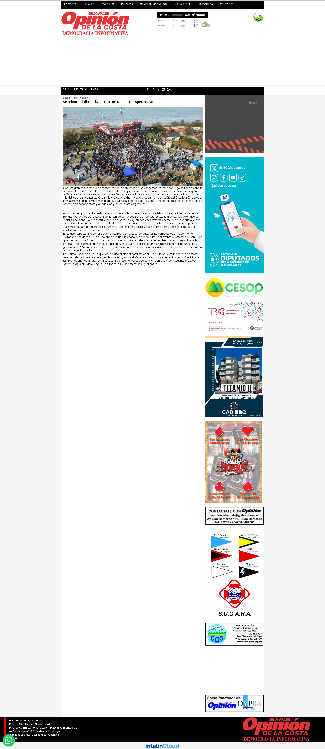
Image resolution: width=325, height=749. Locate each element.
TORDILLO (107, 4)
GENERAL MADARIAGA (154, 4)
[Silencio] (193, 14)
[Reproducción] (160, 14)
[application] (182, 15)
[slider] (201, 15)
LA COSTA (70, 4)
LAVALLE (88, 4)
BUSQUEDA (206, 4)
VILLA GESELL (183, 4)
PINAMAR (127, 4)
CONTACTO (227, 4)
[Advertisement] (162, 61)
